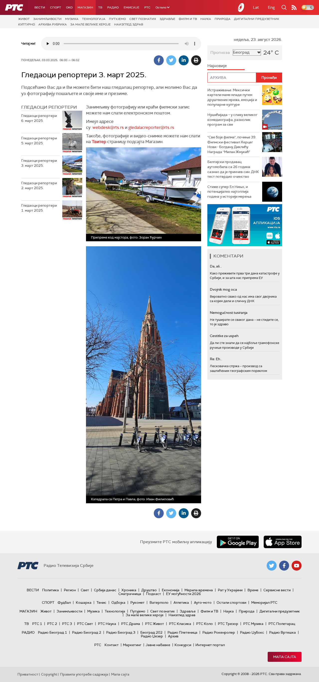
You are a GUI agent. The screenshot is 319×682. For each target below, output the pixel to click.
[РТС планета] (241, 7)
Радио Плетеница (182, 632)
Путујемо (117, 19)
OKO (69, 7)
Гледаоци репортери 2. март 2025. (39, 185)
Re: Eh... (216, 359)
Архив (173, 636)
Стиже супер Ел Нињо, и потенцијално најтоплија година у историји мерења (229, 191)
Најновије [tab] (217, 65)
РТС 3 (67, 623)
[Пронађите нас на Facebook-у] (284, 566)
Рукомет (137, 602)
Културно (26, 24)
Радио (113, 7)
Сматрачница (129, 594)
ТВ (100, 7)
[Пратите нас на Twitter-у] (272, 566)
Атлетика (181, 602)
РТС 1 (37, 623)
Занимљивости (47, 19)
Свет (85, 590)
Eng (271, 7)
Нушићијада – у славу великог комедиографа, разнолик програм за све (232, 119)
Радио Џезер (152, 636)
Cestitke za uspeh (224, 336)
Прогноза (220, 52)
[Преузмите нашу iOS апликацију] (283, 542)
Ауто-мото (203, 602)
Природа (223, 19)
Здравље (167, 19)
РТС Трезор (228, 623)
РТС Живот (154, 623)
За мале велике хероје (90, 24)
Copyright (49, 674)
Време (252, 590)
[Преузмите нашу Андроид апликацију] (238, 542)
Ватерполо (159, 602)
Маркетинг (132, 645)
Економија (170, 590)
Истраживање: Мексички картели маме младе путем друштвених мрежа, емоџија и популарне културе (232, 97)
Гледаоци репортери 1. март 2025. (39, 208)
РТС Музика (253, 623)
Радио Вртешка (282, 632)
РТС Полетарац (281, 623)
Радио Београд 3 (120, 632)
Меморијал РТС (264, 602)
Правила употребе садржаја (84, 674)
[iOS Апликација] (244, 225)
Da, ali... (216, 266)
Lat (256, 7)
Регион (70, 590)
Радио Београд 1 (52, 632)
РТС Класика (180, 623)
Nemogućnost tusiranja (228, 312)
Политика (50, 590)
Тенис (101, 602)
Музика (72, 19)
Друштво (149, 590)
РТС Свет (85, 623)
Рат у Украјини (230, 590)
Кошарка (83, 602)
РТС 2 (52, 623)
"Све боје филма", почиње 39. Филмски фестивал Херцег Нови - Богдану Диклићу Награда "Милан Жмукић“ (231, 144)
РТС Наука (107, 623)
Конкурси (182, 645)
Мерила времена (198, 590)
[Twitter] (171, 60)
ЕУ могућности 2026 (183, 594)
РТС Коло (204, 623)
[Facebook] (159, 60)
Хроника (128, 590)
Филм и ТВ (188, 19)
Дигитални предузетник (256, 19)
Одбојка (118, 602)
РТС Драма (130, 623)
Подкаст (153, 594)
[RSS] (294, 7)
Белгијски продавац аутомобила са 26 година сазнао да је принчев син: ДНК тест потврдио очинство (233, 169)
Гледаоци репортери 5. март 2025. (39, 140)
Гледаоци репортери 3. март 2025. (39, 163)
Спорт (55, 7)
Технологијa (93, 19)
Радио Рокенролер (218, 632)
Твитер (99, 141)
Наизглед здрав (128, 24)
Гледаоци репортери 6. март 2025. (39, 118)
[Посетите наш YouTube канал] (297, 566)
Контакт (111, 645)
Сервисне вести (277, 590)
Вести (39, 7)
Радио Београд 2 (86, 632)
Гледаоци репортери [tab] (49, 107)
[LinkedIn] (184, 60)
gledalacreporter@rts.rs (151, 127)
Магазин (85, 7)
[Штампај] (196, 60)
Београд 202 (151, 632)
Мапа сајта (284, 657)
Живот (24, 19)
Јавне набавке (158, 645)
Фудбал (64, 602)
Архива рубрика (52, 24)
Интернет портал (210, 645)
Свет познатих (142, 19)
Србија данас (105, 590)
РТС (147, 7)
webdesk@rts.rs (108, 127)
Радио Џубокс (252, 632)
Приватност (27, 674)
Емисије (131, 7)
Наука (205, 19)
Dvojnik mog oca (223, 289)
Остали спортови (231, 602)
